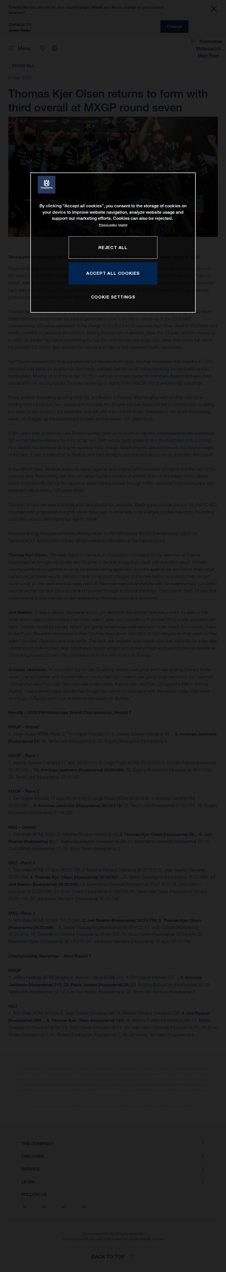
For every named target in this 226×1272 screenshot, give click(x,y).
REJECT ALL (113, 247)
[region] (113, 242)
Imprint (122, 225)
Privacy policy (108, 225)
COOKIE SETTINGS (113, 296)
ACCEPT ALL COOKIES (113, 273)
